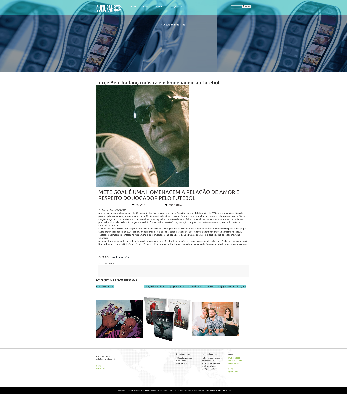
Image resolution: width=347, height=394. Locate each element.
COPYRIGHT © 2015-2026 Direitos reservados (134, 390)
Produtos (161, 7)
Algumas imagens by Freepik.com (218, 390)
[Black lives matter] (119, 313)
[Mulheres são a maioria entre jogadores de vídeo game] (215, 313)
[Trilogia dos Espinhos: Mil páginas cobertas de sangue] (167, 313)
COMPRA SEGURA (235, 361)
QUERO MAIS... (101, 368)
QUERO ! (179, 7)
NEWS (146, 7)
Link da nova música (121, 257)
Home (133, 7)
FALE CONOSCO (234, 358)
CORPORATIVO (234, 363)
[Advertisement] (173, 45)
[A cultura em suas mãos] (109, 8)
